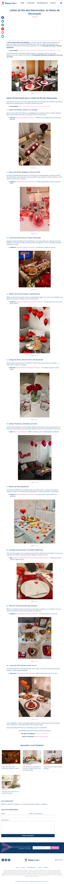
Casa (3, 764)
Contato (46, 867)
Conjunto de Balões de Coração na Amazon (29, 302)
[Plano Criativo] (9, 3)
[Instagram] (6, 860)
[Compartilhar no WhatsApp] (2, 25)
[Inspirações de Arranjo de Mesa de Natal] (53, 757)
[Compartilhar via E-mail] (2, 32)
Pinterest (36, 93)
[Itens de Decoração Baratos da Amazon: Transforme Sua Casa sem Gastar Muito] (32, 757)
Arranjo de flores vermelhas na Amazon (28, 367)
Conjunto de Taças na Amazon (25, 182)
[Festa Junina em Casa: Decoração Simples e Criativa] (11, 757)
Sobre (39, 867)
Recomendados (32, 867)
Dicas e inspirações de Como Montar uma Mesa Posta (34, 106)
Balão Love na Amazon (20, 432)
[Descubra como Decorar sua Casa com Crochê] (11, 781)
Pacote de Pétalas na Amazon (25, 494)
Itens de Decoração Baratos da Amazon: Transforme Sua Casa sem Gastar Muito (32, 768)
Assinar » (55, 848)
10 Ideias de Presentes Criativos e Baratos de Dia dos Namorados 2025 (39, 50)
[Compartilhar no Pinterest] (2, 28)
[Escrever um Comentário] (2, 36)
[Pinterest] (9, 860)
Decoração (35, 16)
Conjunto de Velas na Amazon (25, 117)
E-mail (36, 813)
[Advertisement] (35, 29)
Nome (3, 813)
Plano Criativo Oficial (41, 736)
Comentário (5, 820)
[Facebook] (3, 860)
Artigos (23, 867)
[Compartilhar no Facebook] (2, 17)
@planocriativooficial (42, 733)
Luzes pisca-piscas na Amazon (25, 247)
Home (17, 867)
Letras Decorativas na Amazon (25, 673)
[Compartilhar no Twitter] (2, 21)
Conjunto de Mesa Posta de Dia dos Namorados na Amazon (31, 558)
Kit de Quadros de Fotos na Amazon (27, 614)
